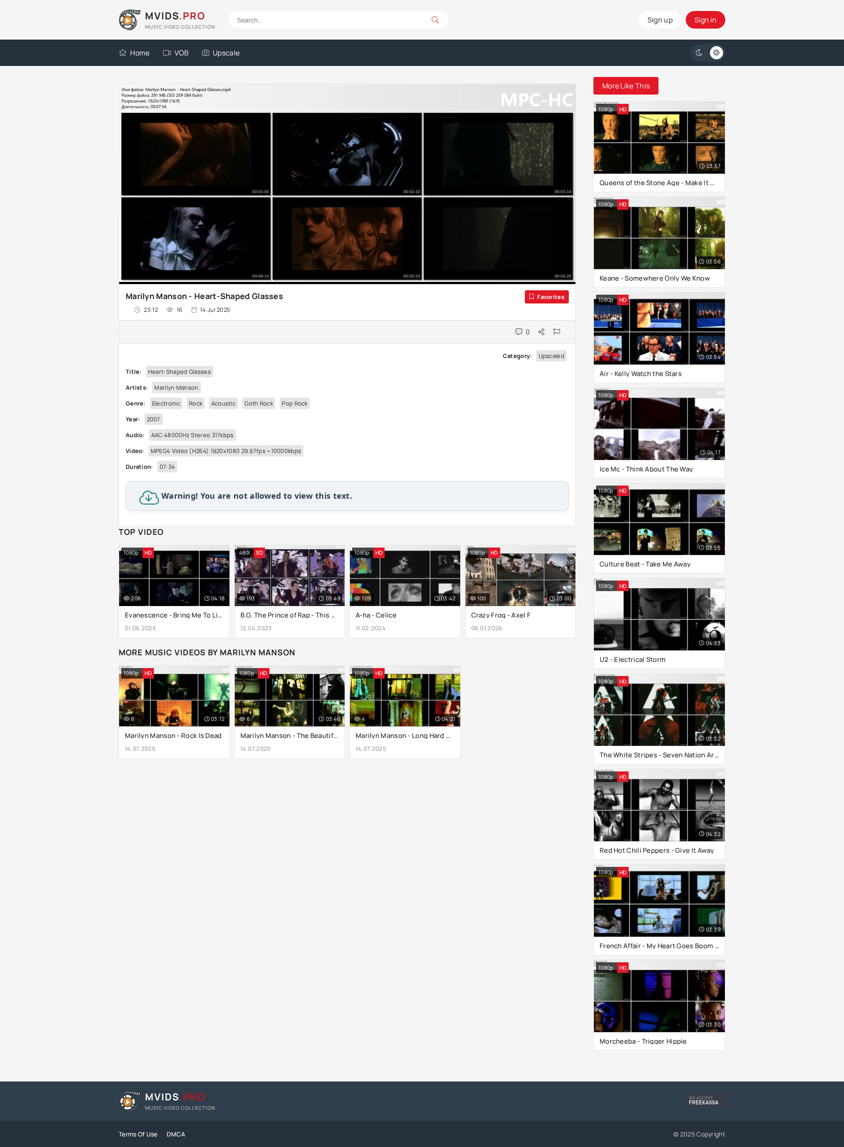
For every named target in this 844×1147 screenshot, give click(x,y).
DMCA (176, 1134)
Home (139, 53)
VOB (182, 53)
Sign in (706, 20)
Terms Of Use (138, 1134)
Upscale (226, 53)
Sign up (660, 20)
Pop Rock (294, 403)
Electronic (166, 403)
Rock (195, 403)
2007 (153, 419)
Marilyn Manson (176, 387)
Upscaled (551, 356)
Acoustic (223, 403)
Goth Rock (258, 403)
